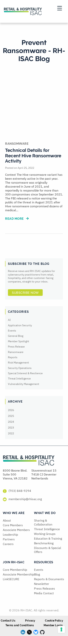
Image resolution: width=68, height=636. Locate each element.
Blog (37, 574)
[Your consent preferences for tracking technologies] (61, 629)
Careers (8, 544)
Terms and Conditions (19, 625)
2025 (11, 416)
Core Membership (15, 570)
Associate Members (16, 530)
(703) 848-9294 (19, 491)
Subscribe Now (25, 293)
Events (12, 330)
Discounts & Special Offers (47, 550)
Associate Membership (18, 574)
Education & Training (48, 538)
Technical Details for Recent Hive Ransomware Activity (33, 156)
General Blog (15, 336)
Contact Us (8, 620)
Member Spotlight (18, 341)
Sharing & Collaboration (43, 522)
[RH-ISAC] (29, 461)
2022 (11, 433)
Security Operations (20, 368)
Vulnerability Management (23, 384)
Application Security (20, 325)
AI (9, 320)
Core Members (13, 525)
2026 (11, 410)
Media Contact (44, 593)
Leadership (10, 534)
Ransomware (15, 352)
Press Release (16, 346)
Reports (12, 357)
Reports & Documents (49, 579)
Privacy (30, 620)
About (7, 520)
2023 (11, 427)
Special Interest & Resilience (25, 373)
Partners (9, 539)
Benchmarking (43, 543)
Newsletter (41, 584)
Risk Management (18, 362)
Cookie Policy (54, 620)
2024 (11, 421)
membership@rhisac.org (25, 499)
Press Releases (44, 588)
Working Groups (45, 534)
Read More (15, 218)
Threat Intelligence (19, 378)
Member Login (53, 625)
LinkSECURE (11, 579)
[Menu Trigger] (59, 8)
